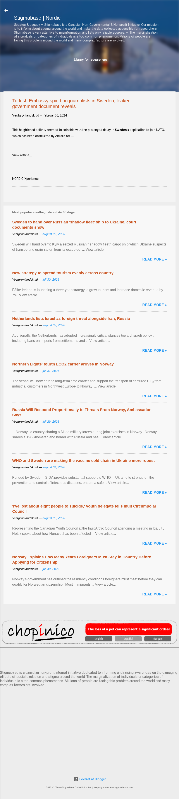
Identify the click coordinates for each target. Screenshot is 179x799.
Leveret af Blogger (92, 779)
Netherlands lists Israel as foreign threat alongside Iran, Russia (71, 318)
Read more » (154, 259)
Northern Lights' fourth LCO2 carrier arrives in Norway (63, 364)
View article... (22, 155)
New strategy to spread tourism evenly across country (63, 273)
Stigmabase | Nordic (37, 18)
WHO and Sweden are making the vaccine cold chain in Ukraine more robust (83, 460)
